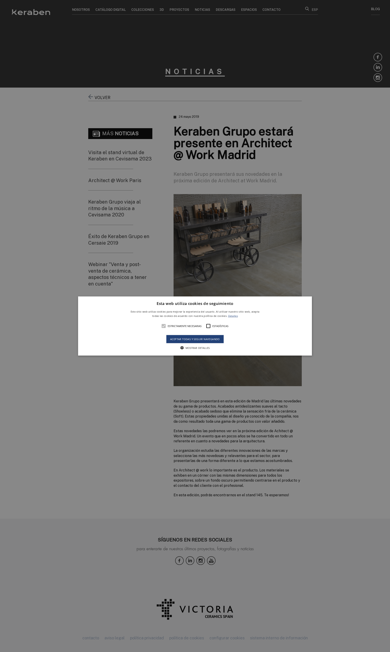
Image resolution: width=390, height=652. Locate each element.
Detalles (233, 316)
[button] (195, 326)
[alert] (195, 326)
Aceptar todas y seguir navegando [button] (195, 339)
